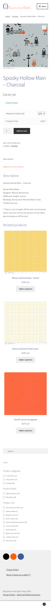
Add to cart (22, 131)
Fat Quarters (11, 479)
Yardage (15, 16)
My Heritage (11, 530)
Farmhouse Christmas (14, 508)
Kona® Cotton (12, 519)
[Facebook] (21, 556)
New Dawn (11, 541)
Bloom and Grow (13, 533)
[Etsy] (13, 556)
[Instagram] (6, 556)
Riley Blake (11, 497)
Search (25, 605)
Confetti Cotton (12, 537)
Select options (25, 289)
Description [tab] (8, 159)
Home (7, 16)
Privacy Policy (12, 569)
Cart (39, 603)
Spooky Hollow (12, 511)
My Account (8, 605)
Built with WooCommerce (28, 594)
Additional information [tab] (13, 166)
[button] (44, 27)
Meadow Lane (12, 515)
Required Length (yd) (15, 113)
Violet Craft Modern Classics (16, 522)
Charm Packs (11, 476)
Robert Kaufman (13, 493)
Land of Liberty (12, 526)
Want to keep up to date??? (18, 574)
